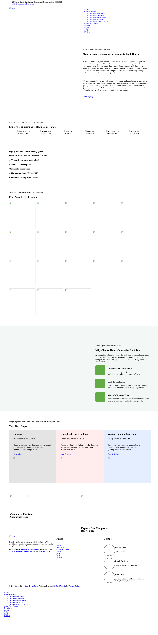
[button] (10, 132)
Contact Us (17, 454)
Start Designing (88, 97)
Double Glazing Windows (30, 549)
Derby (13, 551)
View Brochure (66, 454)
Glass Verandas (44, 551)
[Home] (12, 8)
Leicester (19, 551)
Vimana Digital (73, 586)
